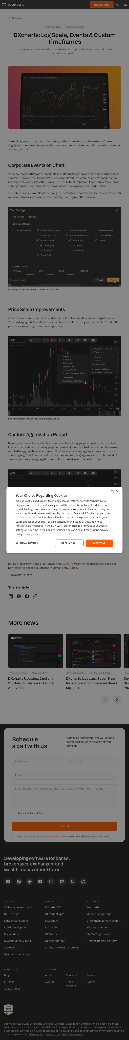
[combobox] (112, 491)
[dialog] (64, 520)
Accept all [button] (99, 543)
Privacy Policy (32, 534)
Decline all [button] (69, 543)
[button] (27, 543)
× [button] (117, 491)
